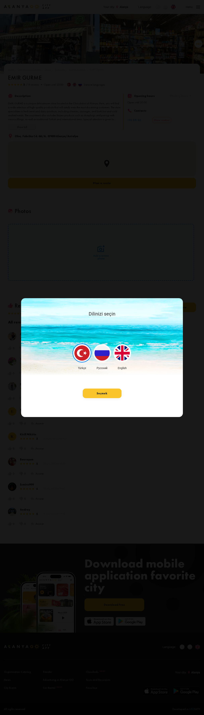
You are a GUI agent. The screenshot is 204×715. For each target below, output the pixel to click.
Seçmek (102, 393)
